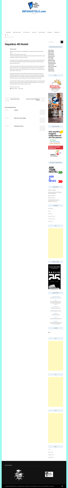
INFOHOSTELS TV (57, 32)
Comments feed (51, 454)
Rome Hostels (51, 50)
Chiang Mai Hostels (52, 63)
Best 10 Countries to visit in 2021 (55, 297)
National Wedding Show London (55, 310)
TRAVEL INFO (34, 32)
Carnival (16, 110)
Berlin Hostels (51, 53)
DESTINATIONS (8, 32)
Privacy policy (51, 486)
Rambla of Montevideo (55, 314)
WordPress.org (51, 457)
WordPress (47, 486)
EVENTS (49, 211)
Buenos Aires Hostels (52, 66)
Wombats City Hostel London (56, 308)
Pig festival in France (18, 126)
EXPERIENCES (49, 32)
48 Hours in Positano (51, 195)
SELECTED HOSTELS (42, 32)
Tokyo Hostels (51, 67)
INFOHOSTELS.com (34, 11)
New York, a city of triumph (20, 118)
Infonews (50, 213)
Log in (49, 449)
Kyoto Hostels (51, 58)
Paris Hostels (50, 57)
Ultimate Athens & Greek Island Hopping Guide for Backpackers (55, 193)
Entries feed (50, 452)
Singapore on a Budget (52, 190)
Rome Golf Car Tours (51, 197)
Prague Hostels (51, 64)
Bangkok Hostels (51, 56)
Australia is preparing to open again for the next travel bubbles (56, 323)
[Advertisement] (34, 22)
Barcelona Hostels (51, 61)
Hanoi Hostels (51, 69)
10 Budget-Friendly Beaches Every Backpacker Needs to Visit (53, 201)
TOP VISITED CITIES (26, 32)
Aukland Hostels (51, 70)
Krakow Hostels (51, 51)
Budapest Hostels (51, 60)
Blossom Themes (38, 486)
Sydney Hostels (51, 54)
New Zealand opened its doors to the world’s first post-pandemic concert (55, 303)
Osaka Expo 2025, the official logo (55, 318)
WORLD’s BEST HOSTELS (17, 32)
